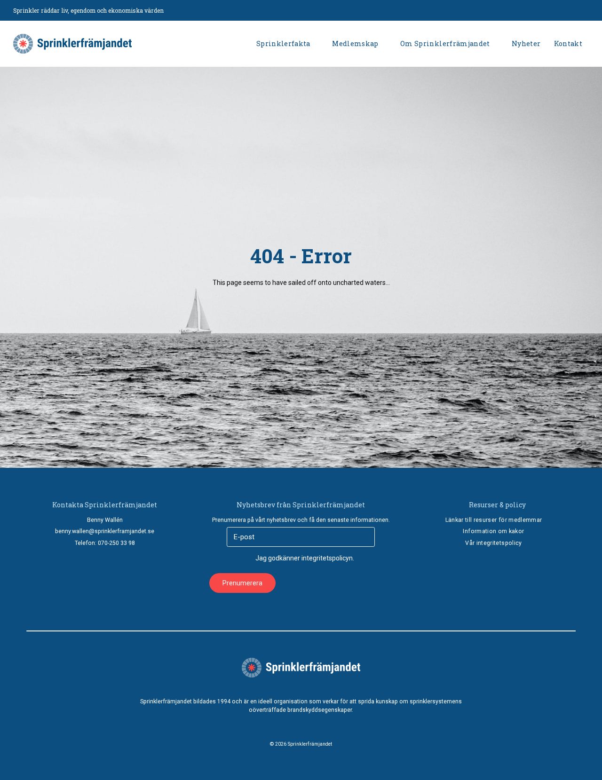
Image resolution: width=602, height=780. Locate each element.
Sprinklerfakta (283, 43)
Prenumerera (242, 583)
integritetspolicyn (327, 558)
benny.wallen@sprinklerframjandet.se (104, 531)
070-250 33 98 (116, 543)
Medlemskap (355, 43)
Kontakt (568, 43)
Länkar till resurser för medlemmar (493, 520)
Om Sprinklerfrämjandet (445, 43)
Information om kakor (493, 531)
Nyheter (526, 43)
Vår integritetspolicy (493, 543)
